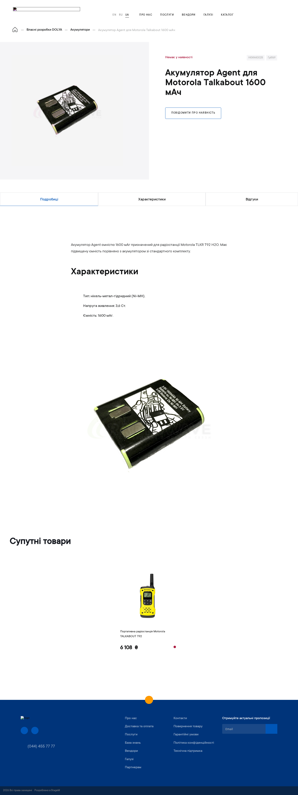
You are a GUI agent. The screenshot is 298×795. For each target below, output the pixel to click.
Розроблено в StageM (47, 790)
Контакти (180, 718)
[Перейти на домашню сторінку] (15, 29)
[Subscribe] (271, 729)
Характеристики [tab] (152, 200)
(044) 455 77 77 (41, 746)
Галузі (208, 15)
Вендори (189, 15)
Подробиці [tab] (49, 200)
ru (121, 15)
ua (127, 15)
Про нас (145, 15)
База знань (133, 743)
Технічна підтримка (188, 751)
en (115, 15)
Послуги (167, 15)
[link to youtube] (35, 730)
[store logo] (46, 13)
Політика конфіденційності (194, 743)
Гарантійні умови (186, 734)
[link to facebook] (24, 730)
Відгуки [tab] (252, 200)
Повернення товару (188, 726)
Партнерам (133, 767)
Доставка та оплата (139, 726)
